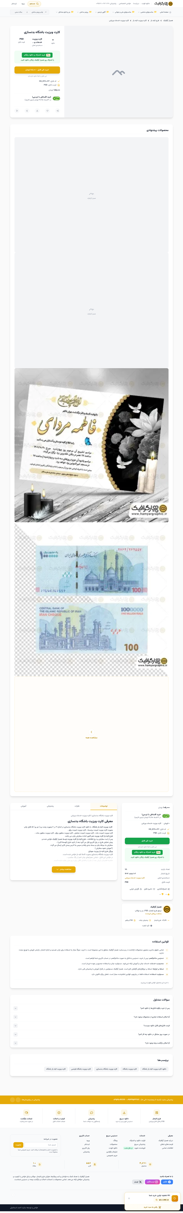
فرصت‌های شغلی (166, 1144)
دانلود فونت (146, 4)
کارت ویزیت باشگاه (130, 1069)
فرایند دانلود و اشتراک (137, 1140)
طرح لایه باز (155, 20)
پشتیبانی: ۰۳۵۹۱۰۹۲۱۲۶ (106, 4)
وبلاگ (115, 1140)
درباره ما (136, 4)
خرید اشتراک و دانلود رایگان (37, 55)
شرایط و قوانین (111, 1152)
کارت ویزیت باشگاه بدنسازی (106, 1069)
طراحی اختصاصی (125, 4)
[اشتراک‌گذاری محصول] (57, 110)
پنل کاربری (86, 1148)
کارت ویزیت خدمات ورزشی (119, 20)
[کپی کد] (156, 1199)
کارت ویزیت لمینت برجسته (97, 830)
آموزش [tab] (23, 806)
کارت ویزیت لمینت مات (104, 833)
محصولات (113, 1144)
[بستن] (129, 1198)
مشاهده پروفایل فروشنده (153, 914)
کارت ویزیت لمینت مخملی (84, 833)
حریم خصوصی (112, 1155)
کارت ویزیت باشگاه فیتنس (81, 1069)
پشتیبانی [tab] (50, 806)
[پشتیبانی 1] (18, 1099)
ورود (23, 3)
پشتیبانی (86, 1152)
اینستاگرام (150, 1181)
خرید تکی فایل (147, 840)
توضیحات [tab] (104, 806)
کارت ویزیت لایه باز (140, 20)
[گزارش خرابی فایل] (37, 110)
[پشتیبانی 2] (12, 1099)
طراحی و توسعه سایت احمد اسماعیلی (24, 1207)
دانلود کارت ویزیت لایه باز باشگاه (154, 1069)
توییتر (136, 1181)
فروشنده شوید (134, 1148)
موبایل (90, 851)
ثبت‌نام (14, 3)
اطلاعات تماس (167, 1148)
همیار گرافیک (168, 20)
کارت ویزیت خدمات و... (37, 41)
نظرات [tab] (77, 806)
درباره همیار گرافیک (165, 1140)
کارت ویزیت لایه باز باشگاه (56, 1069)
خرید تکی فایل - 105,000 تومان (37, 69)
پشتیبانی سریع (139, 1144)
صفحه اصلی (164, 12)
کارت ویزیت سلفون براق (64, 833)
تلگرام (165, 1181)
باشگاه (94, 827)
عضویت (18, 1144)
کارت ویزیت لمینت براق (77, 830)
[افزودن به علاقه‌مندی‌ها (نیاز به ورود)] (47, 110)
